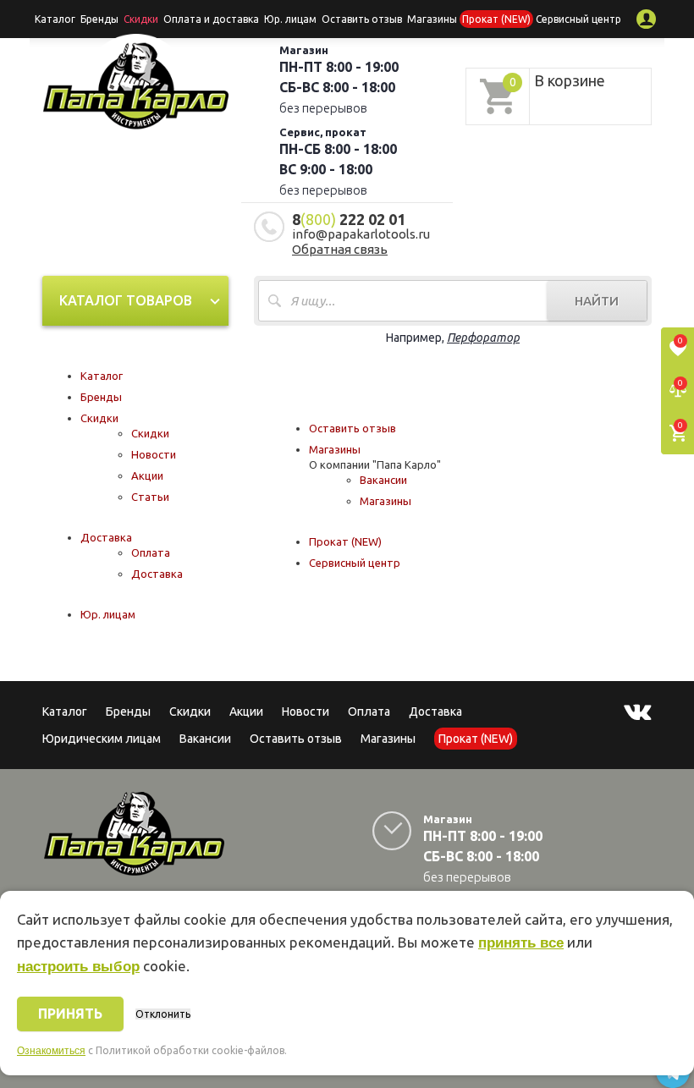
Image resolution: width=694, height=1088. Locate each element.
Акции (147, 475)
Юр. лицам (290, 19)
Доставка (106, 537)
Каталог (55, 19)
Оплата (150, 552)
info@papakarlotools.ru (361, 234)
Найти (597, 301)
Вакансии (383, 480)
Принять (70, 1013)
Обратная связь (340, 249)
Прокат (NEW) (496, 19)
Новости (153, 454)
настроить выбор (78, 967)
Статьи (150, 497)
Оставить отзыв (362, 19)
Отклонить (162, 1013)
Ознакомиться (51, 1051)
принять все (521, 943)
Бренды (99, 19)
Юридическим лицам (101, 738)
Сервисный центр (578, 19)
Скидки (99, 418)
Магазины (335, 449)
